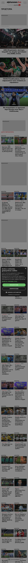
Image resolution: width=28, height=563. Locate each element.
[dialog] (14, 281)
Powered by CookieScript (14, 294)
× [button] (25, 268)
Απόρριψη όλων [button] (14, 288)
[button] (14, 281)
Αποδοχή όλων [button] (14, 285)
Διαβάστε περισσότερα (20, 279)
